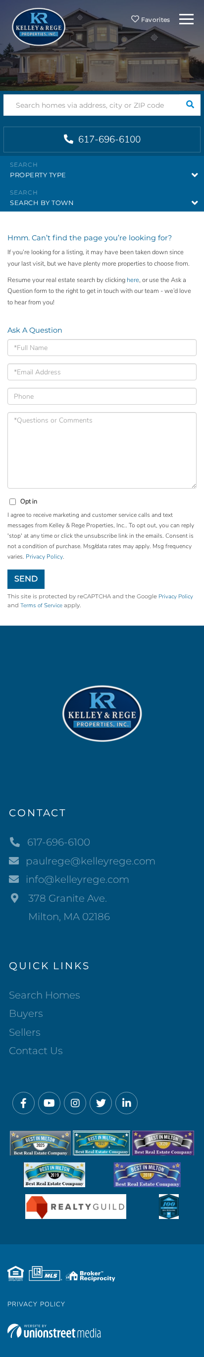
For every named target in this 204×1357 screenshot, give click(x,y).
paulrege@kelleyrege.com (90, 861)
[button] (190, 105)
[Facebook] (23, 1103)
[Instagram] (75, 1103)
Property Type (38, 175)
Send (26, 578)
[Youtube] (49, 1103)
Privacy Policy (44, 557)
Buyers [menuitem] (26, 1013)
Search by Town (42, 203)
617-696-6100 (108, 139)
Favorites (155, 19)
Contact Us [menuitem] (36, 1051)
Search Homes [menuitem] (44, 995)
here (133, 280)
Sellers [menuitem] (25, 1032)
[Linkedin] (126, 1103)
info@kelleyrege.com (77, 879)
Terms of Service (41, 605)
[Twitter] (100, 1103)
